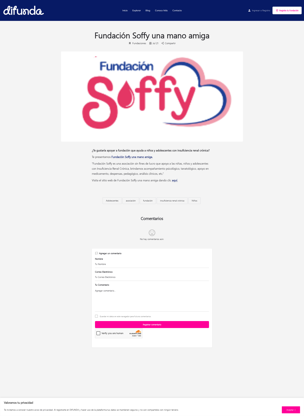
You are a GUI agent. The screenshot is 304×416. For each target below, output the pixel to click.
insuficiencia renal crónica (172, 200)
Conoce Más (161, 10)
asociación (131, 200)
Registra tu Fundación (288, 10)
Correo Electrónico (104, 271)
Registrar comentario (152, 324)
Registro (266, 10)
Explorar (136, 10)
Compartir (170, 43)
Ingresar (256, 10)
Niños (194, 200)
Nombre (99, 258)
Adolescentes (112, 200)
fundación (148, 200)
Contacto (177, 10)
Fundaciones (139, 43)
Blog (148, 10)
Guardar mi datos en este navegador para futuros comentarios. (125, 316)
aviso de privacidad (43, 409)
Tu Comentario (102, 284)
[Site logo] (23, 10)
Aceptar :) (290, 409)
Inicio (125, 10)
